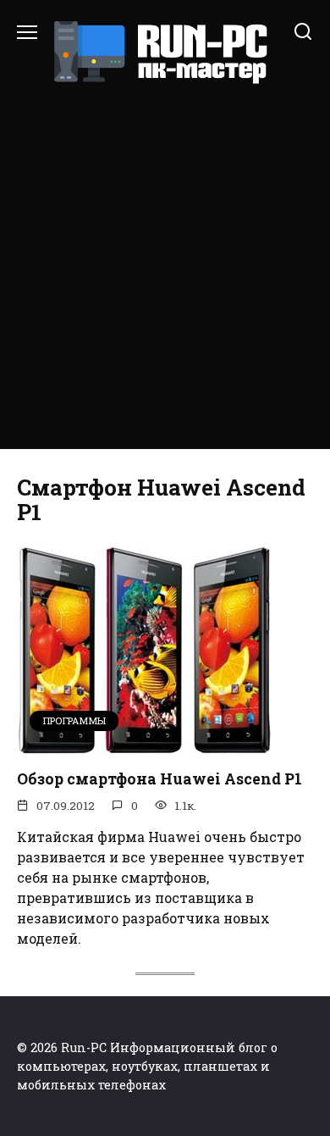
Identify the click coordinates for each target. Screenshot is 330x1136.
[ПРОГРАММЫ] (144, 744)
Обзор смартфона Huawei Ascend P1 (159, 779)
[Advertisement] (165, 259)
